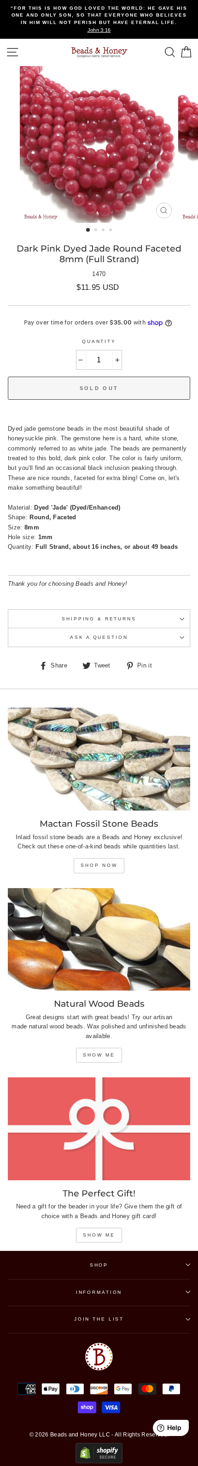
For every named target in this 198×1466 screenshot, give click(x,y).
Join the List (99, 1319)
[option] (99, 19)
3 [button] (104, 230)
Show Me (99, 1054)
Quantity (99, 341)
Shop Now (99, 865)
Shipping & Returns (99, 618)
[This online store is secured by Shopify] (99, 1461)
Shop (99, 1265)
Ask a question (99, 637)
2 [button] (96, 230)
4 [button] (111, 230)
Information (99, 1292)
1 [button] (88, 230)
